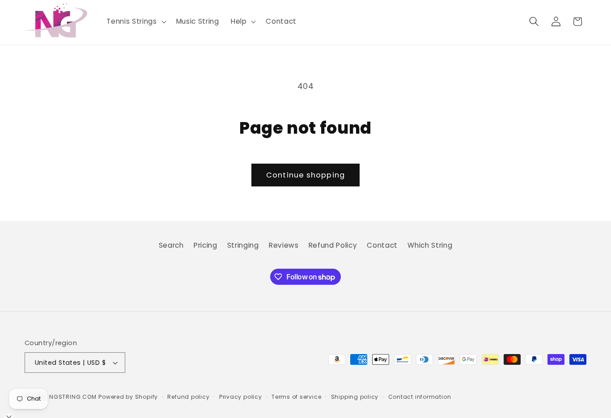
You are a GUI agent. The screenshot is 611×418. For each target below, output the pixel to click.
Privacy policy (240, 397)
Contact (382, 245)
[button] (135, 21)
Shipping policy (355, 397)
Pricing (205, 245)
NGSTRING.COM (72, 397)
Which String (429, 245)
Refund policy (188, 397)
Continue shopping (305, 175)
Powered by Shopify (128, 397)
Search (171, 245)
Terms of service (296, 397)
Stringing (243, 245)
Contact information (419, 397)
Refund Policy (333, 245)
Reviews (284, 245)
